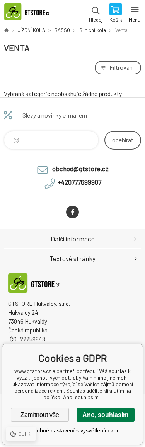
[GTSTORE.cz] (6, 30)
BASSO (62, 30)
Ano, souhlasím (105, 415)
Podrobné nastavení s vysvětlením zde (72, 430)
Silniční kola (92, 30)
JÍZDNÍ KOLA (31, 30)
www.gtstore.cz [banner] (30, 13)
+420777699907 (79, 182)
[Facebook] (72, 212)
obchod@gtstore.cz (80, 168)
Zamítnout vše (39, 415)
